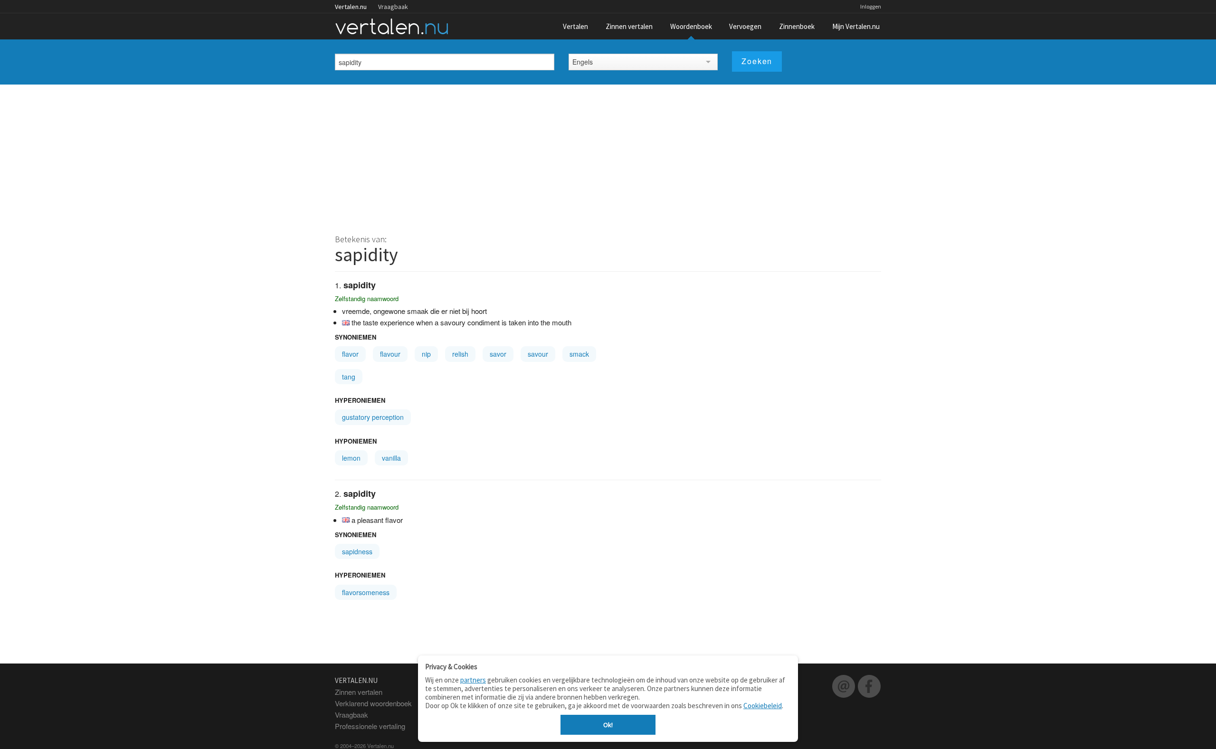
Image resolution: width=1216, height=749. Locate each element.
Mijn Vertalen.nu (856, 26)
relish (460, 354)
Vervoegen (745, 26)
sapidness (357, 551)
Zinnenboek (797, 26)
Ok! (608, 725)
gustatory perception (373, 417)
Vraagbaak (393, 6)
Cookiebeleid (762, 705)
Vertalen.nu (351, 6)
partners (473, 679)
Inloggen (870, 6)
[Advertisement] (608, 155)
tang (348, 376)
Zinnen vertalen (629, 26)
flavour (390, 354)
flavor (350, 354)
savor (498, 354)
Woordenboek (691, 26)
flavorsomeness (366, 592)
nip (426, 354)
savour (538, 354)
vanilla (391, 458)
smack (579, 354)
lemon (351, 458)
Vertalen (575, 26)
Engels (582, 61)
